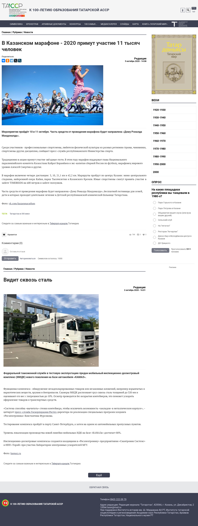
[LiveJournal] (19, 60)
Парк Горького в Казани (169, 202)
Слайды (124, 24)
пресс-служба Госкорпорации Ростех (36, 412)
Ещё (99, 475)
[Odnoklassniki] (183, 10)
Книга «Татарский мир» (154, 24)
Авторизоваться (28, 258)
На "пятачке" (164, 226)
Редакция (140, 58)
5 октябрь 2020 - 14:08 (135, 61)
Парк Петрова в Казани (169, 208)
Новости (28, 32)
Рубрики (17, 32)
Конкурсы (75, 24)
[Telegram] (11, 60)
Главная (6, 32)
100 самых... (90, 24)
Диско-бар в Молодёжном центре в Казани (174, 237)
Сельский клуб (165, 220)
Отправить (10, 258)
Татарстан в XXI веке (20, 214)
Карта (135, 24)
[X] (15, 60)
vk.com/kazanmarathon (22, 203)
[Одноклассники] (7, 60)
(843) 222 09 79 (118, 499)
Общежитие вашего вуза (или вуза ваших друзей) (174, 214)
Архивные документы (54, 24)
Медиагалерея (109, 24)
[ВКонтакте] (3, 60)
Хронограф (32, 24)
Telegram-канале (59, 223)
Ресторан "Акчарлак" (168, 231)
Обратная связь (99, 487)
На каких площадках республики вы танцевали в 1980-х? (170, 193)
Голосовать (160, 250)
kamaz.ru (16, 453)
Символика (16, 24)
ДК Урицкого (164, 243)
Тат (193, 12)
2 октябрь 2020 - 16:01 (135, 290)
